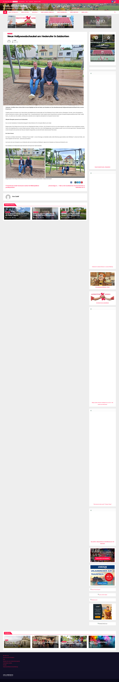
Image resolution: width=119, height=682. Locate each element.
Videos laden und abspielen (102, 558)
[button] (114, 12)
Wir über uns (6, 655)
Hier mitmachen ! (22, 1)
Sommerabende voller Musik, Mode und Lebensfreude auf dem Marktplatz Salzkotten (44, 215)
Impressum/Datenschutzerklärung (10, 666)
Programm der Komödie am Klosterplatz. (93, 27)
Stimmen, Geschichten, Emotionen (98, 643)
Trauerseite (31, 1)
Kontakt (4, 664)
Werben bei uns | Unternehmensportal (11, 661)
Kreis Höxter (25, 12)
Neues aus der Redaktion (8, 657)
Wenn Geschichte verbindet (72, 644)
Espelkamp (64, 641)
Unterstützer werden (7, 663)
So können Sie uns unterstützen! (102, 302)
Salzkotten (10, 33)
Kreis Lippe (85, 12)
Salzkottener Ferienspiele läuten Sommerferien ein (70, 214)
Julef (15, 40)
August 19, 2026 (38, 645)
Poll (4, 659)
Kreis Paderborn (62, 12)
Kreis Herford (74, 12)
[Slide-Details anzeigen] (59, 22)
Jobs (27, 1)
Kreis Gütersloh (13, 12)
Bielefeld (35, 12)
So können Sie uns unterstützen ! (8, 25)
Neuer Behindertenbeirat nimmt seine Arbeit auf (45, 643)
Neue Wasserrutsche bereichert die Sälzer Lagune (17, 214)
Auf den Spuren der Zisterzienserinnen (12, 643)
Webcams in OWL (37, 1)
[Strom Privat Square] (95, 589)
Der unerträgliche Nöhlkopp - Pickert (103, 287)
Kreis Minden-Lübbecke (47, 12)
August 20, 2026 (10, 645)
